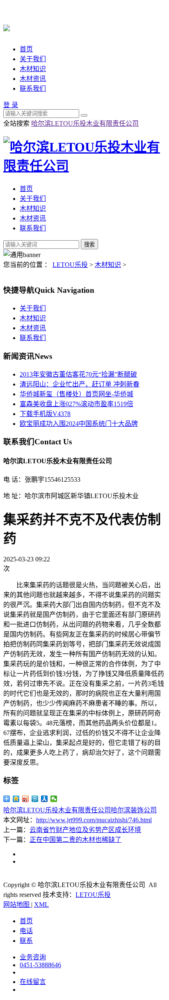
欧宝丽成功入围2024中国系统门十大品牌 (79, 423)
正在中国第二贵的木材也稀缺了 (75, 839)
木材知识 (33, 68)
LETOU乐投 (70, 264)
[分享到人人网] (44, 798)
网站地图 (17, 904)
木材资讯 (33, 78)
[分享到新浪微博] (25, 798)
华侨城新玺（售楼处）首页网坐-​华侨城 (76, 394)
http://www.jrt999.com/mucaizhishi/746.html (94, 819)
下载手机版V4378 (45, 413)
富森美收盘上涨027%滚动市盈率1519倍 (76, 403)
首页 (26, 49)
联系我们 (33, 88)
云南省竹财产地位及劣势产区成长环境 (85, 829)
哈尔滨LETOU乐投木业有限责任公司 (85, 123)
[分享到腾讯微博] (35, 798)
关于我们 (33, 58)
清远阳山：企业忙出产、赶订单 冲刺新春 (79, 384)
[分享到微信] (53, 798)
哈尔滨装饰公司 (134, 810)
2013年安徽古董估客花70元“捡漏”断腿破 (78, 374)
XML (41, 904)
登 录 (10, 104)
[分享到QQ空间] (16, 798)
